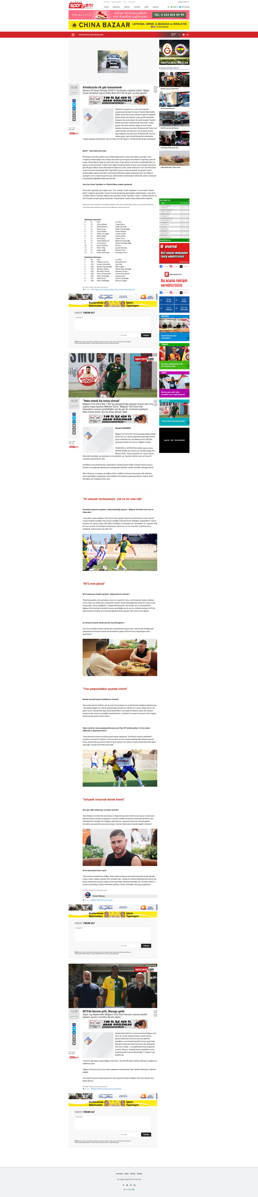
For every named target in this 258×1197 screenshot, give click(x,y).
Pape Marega (117, 1089)
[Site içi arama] (187, 35)
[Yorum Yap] (74, 119)
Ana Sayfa (106, 2)
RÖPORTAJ (165, 401)
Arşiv (124, 2)
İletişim (132, 1174)
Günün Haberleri (116, 2)
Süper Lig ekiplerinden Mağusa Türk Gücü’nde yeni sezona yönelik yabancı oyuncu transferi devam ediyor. (115, 1015)
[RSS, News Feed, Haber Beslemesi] (131, 1185)
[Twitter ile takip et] (127, 1185)
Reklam (139, 1174)
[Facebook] (74, 100)
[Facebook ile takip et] (123, 1185)
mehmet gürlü (108, 900)
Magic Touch (114, 290)
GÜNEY (164, 373)
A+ (155, 88)
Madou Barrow (108, 1089)
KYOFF (93, 290)
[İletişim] (184, 35)
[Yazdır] (74, 115)
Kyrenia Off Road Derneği (103, 290)
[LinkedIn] (74, 108)
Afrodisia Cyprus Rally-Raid (127, 290)
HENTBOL (165, 316)
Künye (127, 1174)
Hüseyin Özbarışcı (99, 896)
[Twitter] (74, 104)
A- (155, 91)
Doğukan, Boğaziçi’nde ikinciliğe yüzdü (92, 35)
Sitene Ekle (132, 2)
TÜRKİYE (164, 344)
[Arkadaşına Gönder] (74, 112)
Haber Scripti (127, 1189)
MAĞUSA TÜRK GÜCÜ (97, 900)
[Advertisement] (58, 70)
